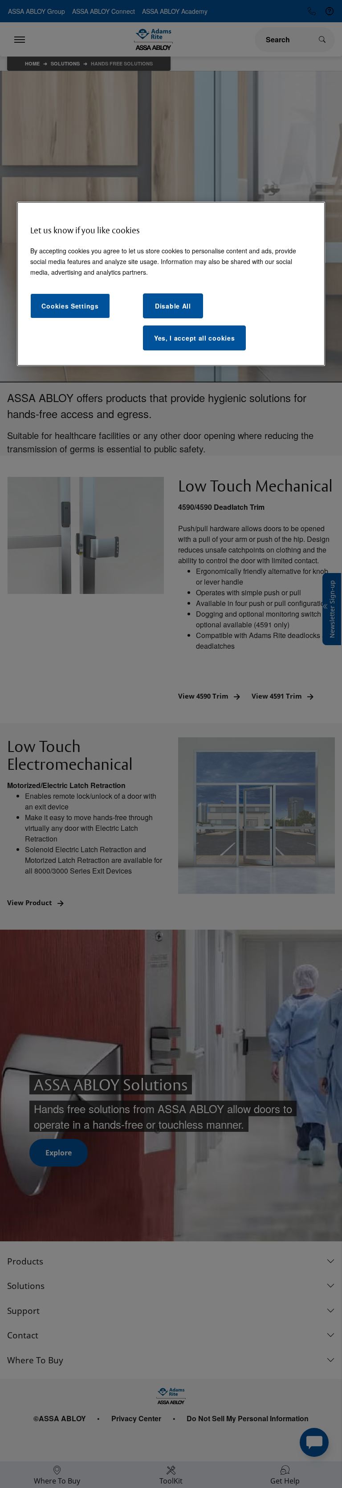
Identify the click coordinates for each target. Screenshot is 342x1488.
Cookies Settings (69, 305)
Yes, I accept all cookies (194, 337)
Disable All (173, 305)
